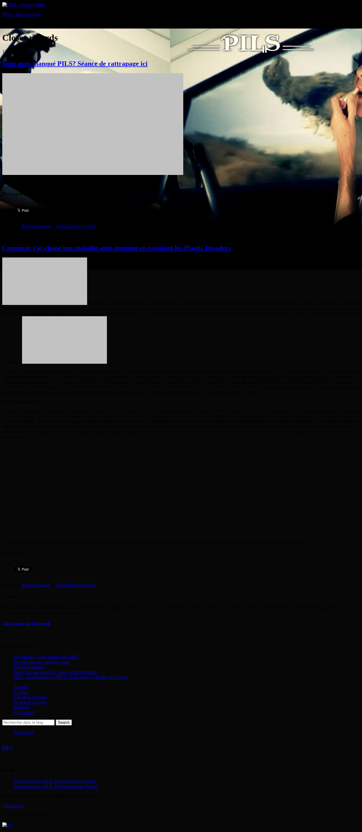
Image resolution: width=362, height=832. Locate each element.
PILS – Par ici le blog (21, 14)
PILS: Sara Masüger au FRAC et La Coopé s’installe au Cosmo (71, 677)
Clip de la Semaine (30, 697)
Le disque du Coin (30, 702)
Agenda (21, 686)
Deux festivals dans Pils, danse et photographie (55, 672)
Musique (21, 707)
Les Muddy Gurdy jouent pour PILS (46, 657)
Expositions (24, 712)
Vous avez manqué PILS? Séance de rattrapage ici (75, 63)
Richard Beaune (35, 226)
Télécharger (12, 805)
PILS (7, 748)
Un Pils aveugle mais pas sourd (41, 662)
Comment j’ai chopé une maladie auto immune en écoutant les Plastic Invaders (116, 248)
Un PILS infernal (29, 667)
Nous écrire (24, 732)
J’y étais (21, 692)
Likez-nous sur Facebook (26, 623)
